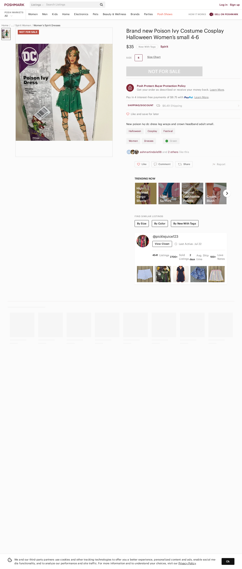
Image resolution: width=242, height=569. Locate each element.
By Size (141, 223)
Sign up (235, 4)
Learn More (201, 97)
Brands (135, 14)
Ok (228, 561)
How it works (197, 14)
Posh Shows (164, 14)
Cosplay (152, 131)
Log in (224, 4)
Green (173, 141)
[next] (227, 193)
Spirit (164, 46)
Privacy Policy (187, 563)
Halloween (135, 131)
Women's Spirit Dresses (46, 25)
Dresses (149, 141)
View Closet (162, 243)
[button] (38, 5)
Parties (148, 14)
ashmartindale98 (151, 152)
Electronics (81, 14)
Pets (95, 14)
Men (44, 14)
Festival (168, 131)
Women (33, 14)
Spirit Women (23, 25)
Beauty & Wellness (114, 14)
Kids (55, 14)
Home (66, 14)
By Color (159, 223)
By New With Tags (184, 223)
